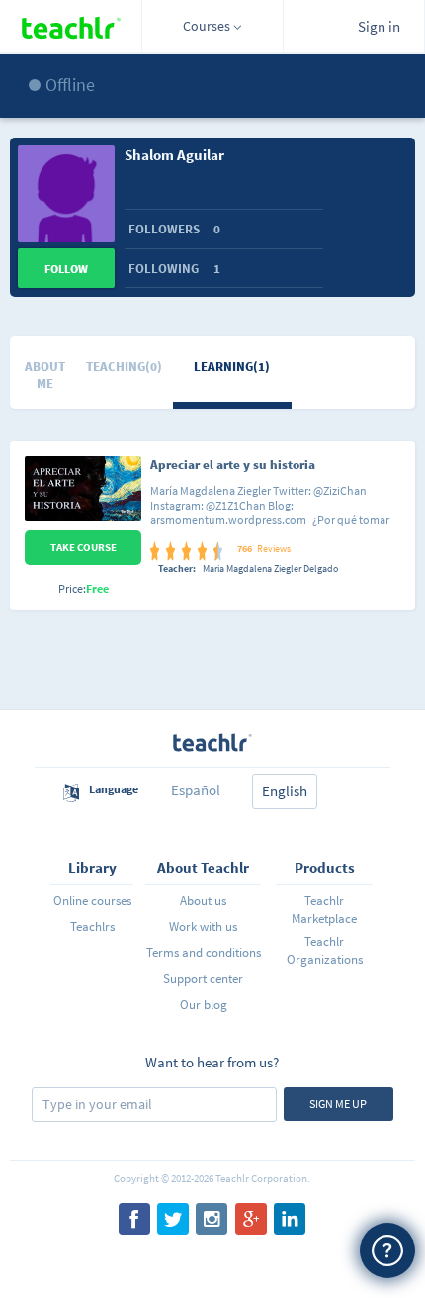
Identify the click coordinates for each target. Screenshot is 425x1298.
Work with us (203, 926)
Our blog (203, 1004)
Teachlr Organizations (325, 950)
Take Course (83, 547)
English (284, 791)
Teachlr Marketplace (324, 909)
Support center (203, 979)
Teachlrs (92, 926)
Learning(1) (232, 366)
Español (195, 790)
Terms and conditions (203, 952)
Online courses (92, 900)
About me (45, 375)
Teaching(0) (124, 366)
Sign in (379, 26)
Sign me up (338, 1103)
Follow (66, 268)
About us (203, 900)
